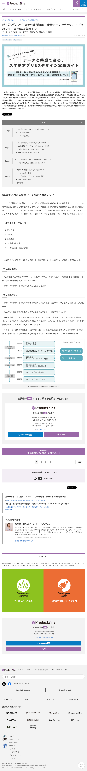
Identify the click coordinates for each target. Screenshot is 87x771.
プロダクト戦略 (15, 9)
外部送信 (12, 758)
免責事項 (12, 745)
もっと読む (9, 509)
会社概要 (12, 749)
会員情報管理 (13, 742)
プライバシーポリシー (16, 755)
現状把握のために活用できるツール (31, 149)
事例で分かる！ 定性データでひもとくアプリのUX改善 (25, 500)
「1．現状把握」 (24, 132)
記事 (26, 699)
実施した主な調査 (24, 179)
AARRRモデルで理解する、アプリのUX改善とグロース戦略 (27, 507)
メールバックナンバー (45, 429)
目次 (43, 122)
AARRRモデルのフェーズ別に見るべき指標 (33, 146)
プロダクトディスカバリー (34, 9)
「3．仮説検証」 (24, 136)
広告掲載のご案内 (65, 690)
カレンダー (73, 699)
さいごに (20, 183)
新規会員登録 (26, 435)
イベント (50, 699)
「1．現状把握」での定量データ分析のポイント (34, 143)
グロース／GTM (72, 9)
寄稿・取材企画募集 (23, 690)
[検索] (4, 9)
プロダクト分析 (7, 40)
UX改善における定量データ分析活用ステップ (33, 129)
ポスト (8, 114)
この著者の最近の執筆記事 (24, 541)
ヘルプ (11, 736)
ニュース (6, 699)
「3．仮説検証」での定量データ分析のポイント (34, 159)
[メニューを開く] (3, 3)
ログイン (62, 435)
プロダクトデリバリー (55, 9)
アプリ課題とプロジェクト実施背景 (31, 176)
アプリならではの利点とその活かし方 (31, 163)
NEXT (79, 462)
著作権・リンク (14, 739)
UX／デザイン (17, 40)
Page (7, 147)
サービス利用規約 (14, 752)
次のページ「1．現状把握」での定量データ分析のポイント (43, 451)
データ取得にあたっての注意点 (29, 152)
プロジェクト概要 (24, 173)
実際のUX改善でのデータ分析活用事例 (30, 170)
